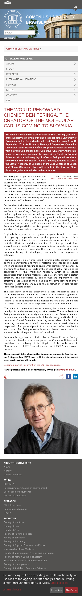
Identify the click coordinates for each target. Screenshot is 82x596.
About (10, 63)
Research (12, 74)
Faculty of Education (14, 537)
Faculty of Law (11, 526)
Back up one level (21, 58)
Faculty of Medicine (14, 522)
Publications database (15, 509)
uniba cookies (59, 583)
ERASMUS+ (10, 484)
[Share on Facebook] (69, 376)
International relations (21, 79)
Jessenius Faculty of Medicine (19, 549)
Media (10, 90)
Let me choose (12, 589)
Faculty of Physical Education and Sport (24, 545)
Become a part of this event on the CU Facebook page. (32, 364)
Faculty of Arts (11, 530)
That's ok (71, 590)
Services (11, 84)
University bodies (13, 474)
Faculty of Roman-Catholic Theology (23, 556)
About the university (17, 463)
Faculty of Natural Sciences (18, 533)
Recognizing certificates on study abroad (25, 487)
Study (10, 68)
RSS (8, 100)
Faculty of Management (16, 564)
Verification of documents (17, 491)
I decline (56, 590)
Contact (11, 95)
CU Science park (12, 505)
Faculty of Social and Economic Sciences (25, 568)
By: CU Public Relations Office (64, 178)
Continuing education (15, 495)
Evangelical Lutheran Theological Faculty (25, 560)
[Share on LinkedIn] (75, 376)
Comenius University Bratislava (22, 48)
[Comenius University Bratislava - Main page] (13, 19)
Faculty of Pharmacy (14, 541)
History (7, 470)
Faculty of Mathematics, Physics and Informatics (29, 552)
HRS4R (7, 512)
